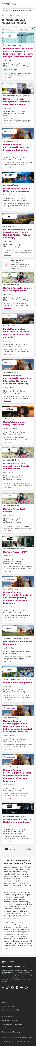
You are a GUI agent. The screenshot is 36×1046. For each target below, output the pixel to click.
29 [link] (30, 849)
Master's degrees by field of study (12, 1024)
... (26, 849)
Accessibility (27, 1041)
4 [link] (18, 849)
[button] (10, 29)
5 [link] (22, 849)
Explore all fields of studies (10, 1020)
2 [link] (10, 849)
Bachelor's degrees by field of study (13, 1028)
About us (4, 1002)
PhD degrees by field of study (11, 1032)
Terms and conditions (8, 1041)
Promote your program (9, 1006)
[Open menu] (32, 3)
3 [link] (14, 849)
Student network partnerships (11, 1010)
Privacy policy (18, 1041)
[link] (25, 15)
